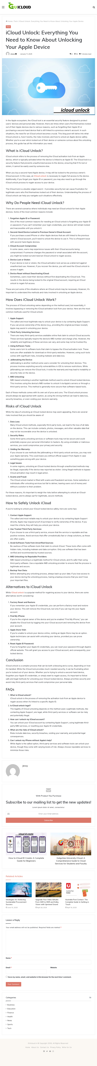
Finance (10, 1013)
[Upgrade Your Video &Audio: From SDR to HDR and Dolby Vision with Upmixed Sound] (48, 890)
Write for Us (67, 1047)
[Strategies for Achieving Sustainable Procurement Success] (19, 890)
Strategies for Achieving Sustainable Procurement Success (16, 902)
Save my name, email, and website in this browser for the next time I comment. (39, 977)
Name (9, 958)
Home (10, 21)
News (9, 1020)
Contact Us (44, 1047)
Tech (16, 21)
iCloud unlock (17, 592)
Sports (10, 1024)
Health (10, 1017)
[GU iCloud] (20, 7)
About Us (35, 1047)
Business (11, 1005)
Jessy (12, 54)
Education (11, 1009)
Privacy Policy (55, 1047)
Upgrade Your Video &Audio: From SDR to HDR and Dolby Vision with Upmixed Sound (47, 902)
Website (53, 967)
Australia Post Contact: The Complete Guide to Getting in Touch (77, 902)
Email (9, 967)
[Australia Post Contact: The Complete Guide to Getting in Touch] (78, 890)
